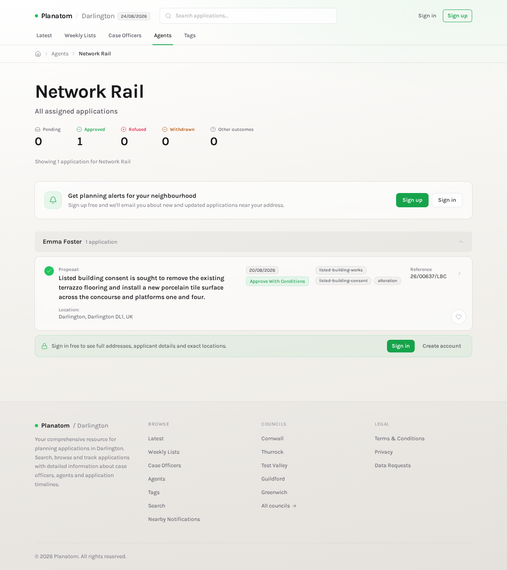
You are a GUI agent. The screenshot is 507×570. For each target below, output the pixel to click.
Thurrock (272, 452)
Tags (190, 35)
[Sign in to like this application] (459, 317)
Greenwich (274, 492)
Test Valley (274, 465)
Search (156, 505)
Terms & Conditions (400, 438)
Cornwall (272, 438)
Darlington (98, 15)
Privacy (384, 452)
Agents (163, 35)
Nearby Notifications (174, 519)
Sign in (427, 15)
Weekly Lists (80, 35)
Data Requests (393, 465)
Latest (44, 35)
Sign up (457, 15)
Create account (442, 346)
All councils (275, 505)
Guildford (273, 478)
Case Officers (125, 35)
